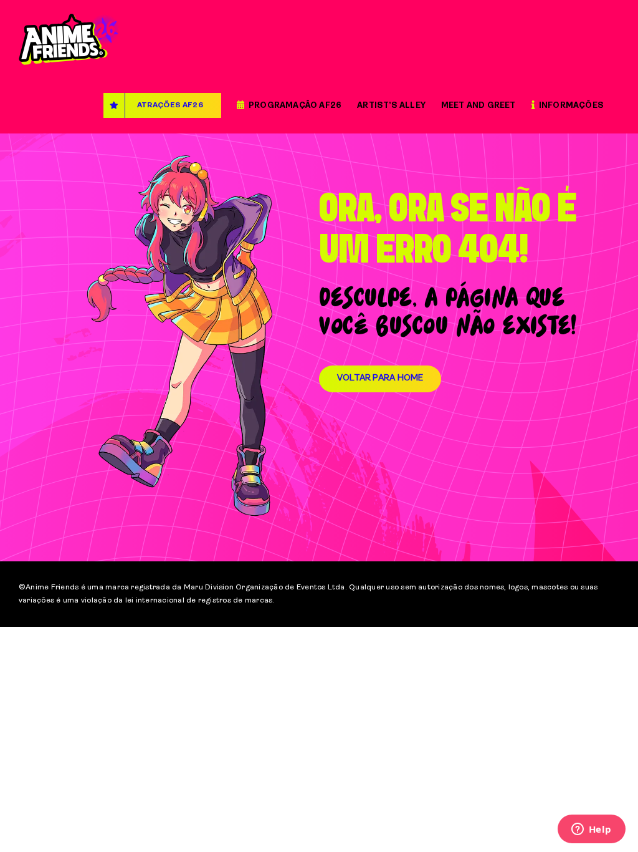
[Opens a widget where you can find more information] (591, 830)
